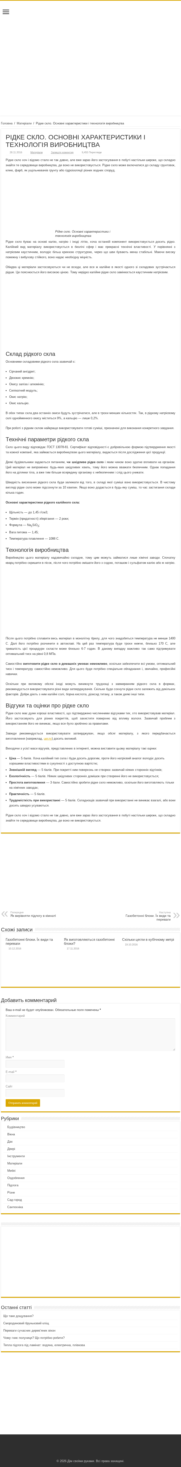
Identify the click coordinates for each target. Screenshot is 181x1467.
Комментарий (15, 1016)
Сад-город (14, 1200)
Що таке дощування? (18, 1316)
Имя (10, 1057)
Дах (10, 1141)
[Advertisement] (90, 78)
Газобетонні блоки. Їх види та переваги (148, 916)
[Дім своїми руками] (90, 22)
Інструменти (16, 1156)
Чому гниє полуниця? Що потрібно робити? (34, 1338)
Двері (11, 1149)
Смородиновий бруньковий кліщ (26, 1323)
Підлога (12, 1185)
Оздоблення (16, 1178)
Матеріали (24, 123)
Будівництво (16, 1127)
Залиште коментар (62, 152)
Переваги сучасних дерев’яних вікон (29, 1330)
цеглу (48, 738)
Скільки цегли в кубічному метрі (148, 939)
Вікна (11, 1134)
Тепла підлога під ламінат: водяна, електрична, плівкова (44, 1345)
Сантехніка (15, 1207)
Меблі (11, 1170)
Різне (11, 1192)
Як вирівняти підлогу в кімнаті (33, 914)
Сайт (9, 1086)
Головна (6, 123)
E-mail (11, 1072)
